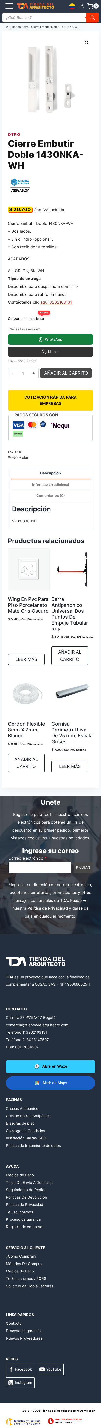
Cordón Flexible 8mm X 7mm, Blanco (26, 730)
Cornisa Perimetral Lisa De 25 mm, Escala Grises (72, 733)
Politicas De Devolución (26, 1197)
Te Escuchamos (19, 1212)
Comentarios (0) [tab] (50, 495)
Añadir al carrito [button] (69, 655)
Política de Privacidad (47, 908)
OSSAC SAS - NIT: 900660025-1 (62, 984)
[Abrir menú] (7, 6)
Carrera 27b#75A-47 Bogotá (30, 1017)
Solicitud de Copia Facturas (29, 1286)
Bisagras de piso (20, 1123)
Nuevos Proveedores (24, 1338)
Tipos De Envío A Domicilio (29, 1182)
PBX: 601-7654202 (22, 1047)
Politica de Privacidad (24, 1204)
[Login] (82, 6)
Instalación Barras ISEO (26, 1138)
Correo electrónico (27, 858)
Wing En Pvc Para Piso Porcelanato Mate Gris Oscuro (28, 605)
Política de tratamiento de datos (33, 1145)
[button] (86, 43)
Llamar (53, 351)
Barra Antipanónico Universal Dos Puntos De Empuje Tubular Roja (69, 614)
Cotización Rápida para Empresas (50, 400)
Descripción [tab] (50, 473)
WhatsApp (53, 339)
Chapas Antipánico (22, 1108)
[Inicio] (7, 27)
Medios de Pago (20, 1175)
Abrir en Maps (54, 1082)
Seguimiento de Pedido (26, 1189)
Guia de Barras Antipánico (28, 1116)
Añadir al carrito (66, 373)
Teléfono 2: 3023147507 (27, 1039)
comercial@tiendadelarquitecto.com (37, 1025)
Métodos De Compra (24, 1263)
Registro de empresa (24, 1226)
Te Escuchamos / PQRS (26, 1278)
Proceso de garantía (23, 1219)
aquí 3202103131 (56, 302)
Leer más (26, 659)
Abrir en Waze (54, 1066)
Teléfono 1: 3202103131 (26, 1032)
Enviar (83, 867)
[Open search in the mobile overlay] (50, 17)
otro (14, 134)
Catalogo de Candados (25, 1130)
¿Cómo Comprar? (21, 1256)
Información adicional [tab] (50, 484)
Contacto (14, 1323)
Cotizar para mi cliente (27, 317)
